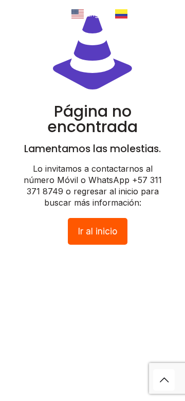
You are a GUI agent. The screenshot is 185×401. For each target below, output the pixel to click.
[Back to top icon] (164, 380)
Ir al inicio (97, 231)
